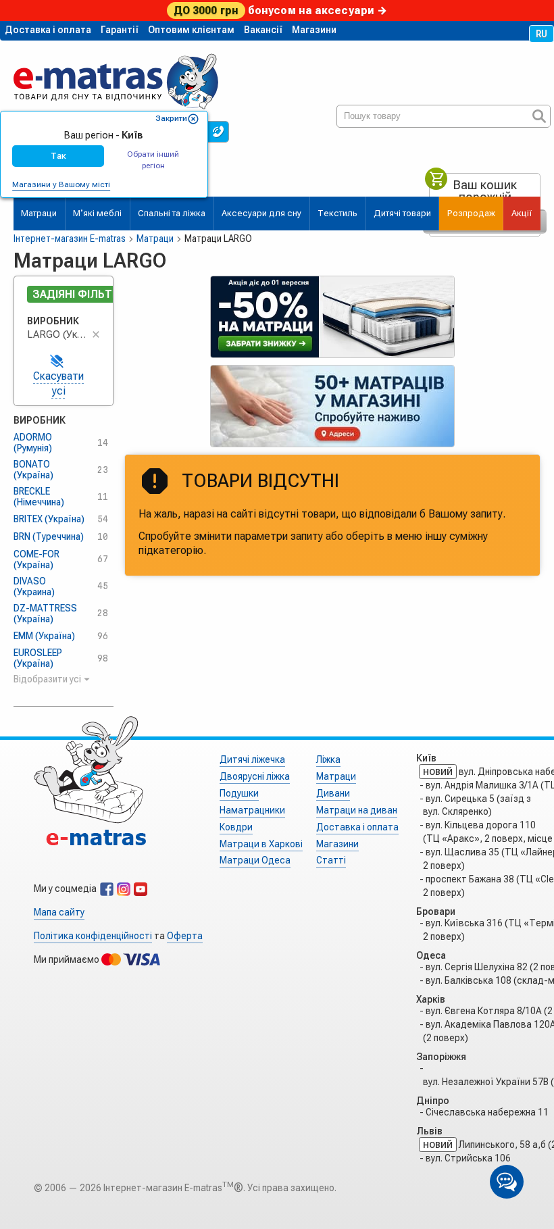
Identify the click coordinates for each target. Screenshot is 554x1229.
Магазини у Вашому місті (61, 184)
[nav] (116, 76)
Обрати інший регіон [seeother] (153, 159)
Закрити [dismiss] (170, 118)
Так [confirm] (58, 156)
